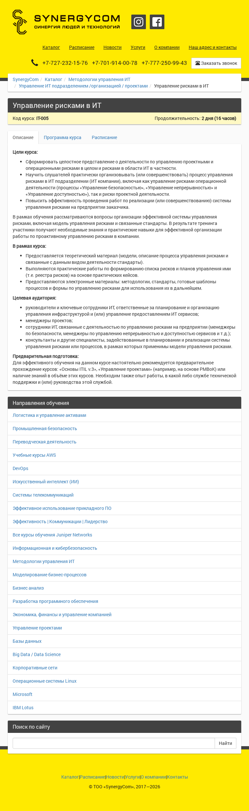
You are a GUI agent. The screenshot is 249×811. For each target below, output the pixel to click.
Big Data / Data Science (37, 654)
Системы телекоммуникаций (43, 495)
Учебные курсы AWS (34, 455)
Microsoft (22, 694)
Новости (115, 777)
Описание (23, 137)
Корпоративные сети (35, 667)
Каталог (53, 79)
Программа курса (62, 137)
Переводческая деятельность (45, 442)
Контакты (177, 777)
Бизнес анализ (28, 588)
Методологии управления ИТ (99, 79)
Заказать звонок (218, 63)
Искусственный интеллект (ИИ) (46, 481)
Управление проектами (37, 628)
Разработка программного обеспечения (55, 601)
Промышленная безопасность (45, 428)
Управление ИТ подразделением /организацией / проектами (83, 86)
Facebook (157, 22)
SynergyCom (26, 79)
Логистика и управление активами (49, 415)
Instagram (138, 22)
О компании (153, 777)
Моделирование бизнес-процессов (50, 574)
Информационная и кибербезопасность (55, 548)
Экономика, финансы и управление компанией (62, 614)
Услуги (132, 777)
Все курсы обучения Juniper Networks (52, 535)
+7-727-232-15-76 (65, 62)
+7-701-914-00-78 (114, 62)
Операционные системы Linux (45, 681)
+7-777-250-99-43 (164, 62)
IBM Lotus (23, 707)
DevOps (20, 468)
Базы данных (27, 641)
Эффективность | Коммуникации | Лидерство (60, 521)
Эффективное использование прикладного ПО (62, 508)
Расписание (104, 137)
